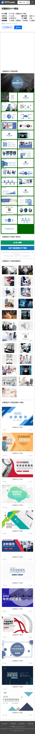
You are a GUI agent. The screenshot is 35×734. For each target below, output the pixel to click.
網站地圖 (21, 724)
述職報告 (18, 20)
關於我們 (4, 724)
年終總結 (25, 20)
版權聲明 (13, 724)
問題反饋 (30, 724)
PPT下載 (11, 14)
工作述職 (12, 20)
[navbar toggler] (32, 2)
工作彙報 (32, 20)
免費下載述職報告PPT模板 (17, 248)
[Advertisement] (17, 51)
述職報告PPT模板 (21, 14)
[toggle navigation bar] (32, 2)
